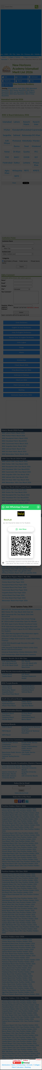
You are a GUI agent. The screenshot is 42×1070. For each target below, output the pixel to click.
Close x (38, 1059)
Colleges (37, 1065)
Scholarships (21, 1065)
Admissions (6, 1065)
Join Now (22, 529)
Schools (29, 1065)
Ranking (28, 1067)
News (13, 1065)
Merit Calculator (18, 1067)
